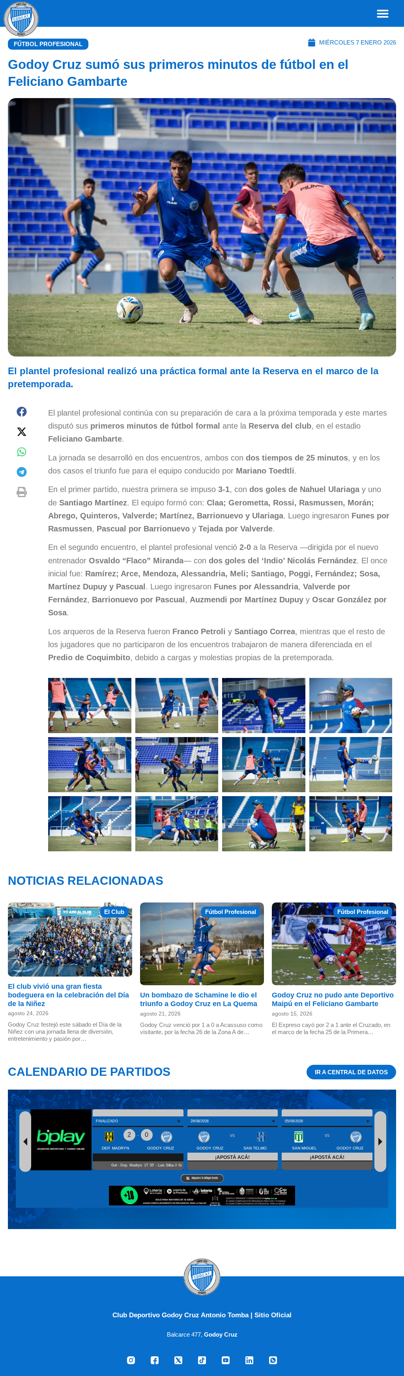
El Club (114, 911)
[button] (382, 13)
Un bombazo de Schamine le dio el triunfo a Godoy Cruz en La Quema (198, 999)
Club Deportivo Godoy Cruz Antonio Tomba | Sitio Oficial (202, 1314)
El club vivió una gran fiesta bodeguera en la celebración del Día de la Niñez (68, 995)
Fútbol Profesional (48, 44)
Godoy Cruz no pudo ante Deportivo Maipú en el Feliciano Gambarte (333, 999)
